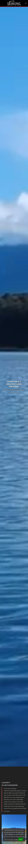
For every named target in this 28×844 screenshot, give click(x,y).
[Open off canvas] (25, 3)
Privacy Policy (10, 839)
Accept (20, 839)
